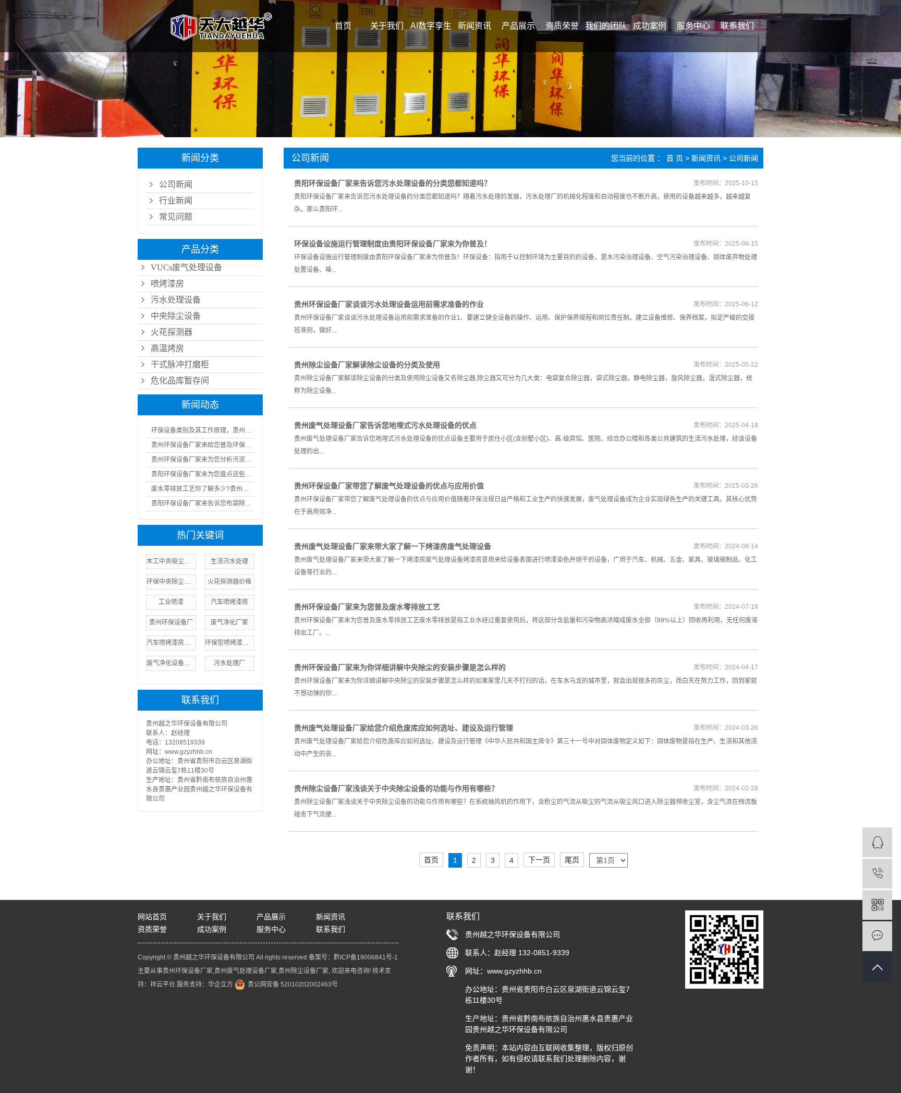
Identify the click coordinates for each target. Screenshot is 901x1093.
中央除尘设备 (176, 315)
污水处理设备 (176, 299)
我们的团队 (606, 25)
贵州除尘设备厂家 (303, 971)
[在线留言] (877, 936)
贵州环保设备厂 (171, 622)
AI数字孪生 (431, 25)
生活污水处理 (229, 561)
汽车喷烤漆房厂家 (171, 642)
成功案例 (649, 25)
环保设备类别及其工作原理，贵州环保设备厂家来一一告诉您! (202, 430)
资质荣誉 (562, 25)
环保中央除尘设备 (171, 581)
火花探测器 (171, 332)
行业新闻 (175, 200)
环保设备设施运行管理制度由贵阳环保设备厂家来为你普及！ (392, 243)
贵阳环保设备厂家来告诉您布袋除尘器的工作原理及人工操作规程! (202, 503)
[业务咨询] (877, 842)
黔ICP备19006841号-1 (366, 957)
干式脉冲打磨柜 (180, 364)
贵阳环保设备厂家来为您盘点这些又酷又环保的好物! (202, 474)
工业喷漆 (171, 602)
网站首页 (152, 916)
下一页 (539, 860)
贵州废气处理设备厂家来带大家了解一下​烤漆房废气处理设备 (392, 546)
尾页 (572, 860)
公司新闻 (175, 184)
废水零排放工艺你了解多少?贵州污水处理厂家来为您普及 (202, 489)
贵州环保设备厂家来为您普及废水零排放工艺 (367, 607)
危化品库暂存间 (180, 380)
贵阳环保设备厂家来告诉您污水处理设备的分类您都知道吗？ (392, 183)
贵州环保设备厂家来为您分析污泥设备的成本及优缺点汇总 (202, 459)
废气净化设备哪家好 (171, 663)
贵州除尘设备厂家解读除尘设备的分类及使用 (367, 365)
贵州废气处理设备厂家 (245, 971)
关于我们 (387, 25)
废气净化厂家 (229, 622)
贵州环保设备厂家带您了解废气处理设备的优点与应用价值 (389, 486)
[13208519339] (877, 873)
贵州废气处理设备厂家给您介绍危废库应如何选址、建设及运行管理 (403, 728)
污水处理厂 (229, 663)
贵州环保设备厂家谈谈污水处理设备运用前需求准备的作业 (389, 304)
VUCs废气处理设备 (186, 267)
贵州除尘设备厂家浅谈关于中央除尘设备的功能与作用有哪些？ (396, 788)
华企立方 (220, 984)
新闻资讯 (474, 25)
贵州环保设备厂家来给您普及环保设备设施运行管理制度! (202, 445)
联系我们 (737, 25)
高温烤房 (167, 348)
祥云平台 (162, 984)
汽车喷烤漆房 (229, 602)
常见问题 (175, 216)
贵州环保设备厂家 (188, 971)
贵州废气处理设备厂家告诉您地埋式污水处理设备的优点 (385, 425)
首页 (343, 25)
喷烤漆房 (167, 283)
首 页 (674, 158)
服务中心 (693, 25)
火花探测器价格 (229, 581)
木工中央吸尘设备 (171, 561)
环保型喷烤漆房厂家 (229, 642)
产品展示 (518, 25)
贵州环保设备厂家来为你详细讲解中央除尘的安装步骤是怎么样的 (400, 667)
